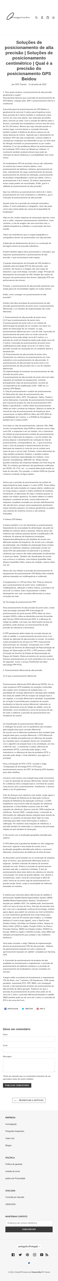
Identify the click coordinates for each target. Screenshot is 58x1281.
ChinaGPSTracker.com (22, 1272)
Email (5, 1045)
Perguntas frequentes (14, 1131)
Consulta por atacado (14, 1197)
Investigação (11, 1124)
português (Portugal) (28, 1246)
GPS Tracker (45, 1272)
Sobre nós (9, 1138)
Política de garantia (13, 1164)
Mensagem (7, 1056)
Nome (5, 1034)
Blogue (8, 1145)
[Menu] (53, 17)
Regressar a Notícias (31, 1100)
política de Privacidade (15, 1178)
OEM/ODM (10, 1204)
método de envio (12, 1171)
